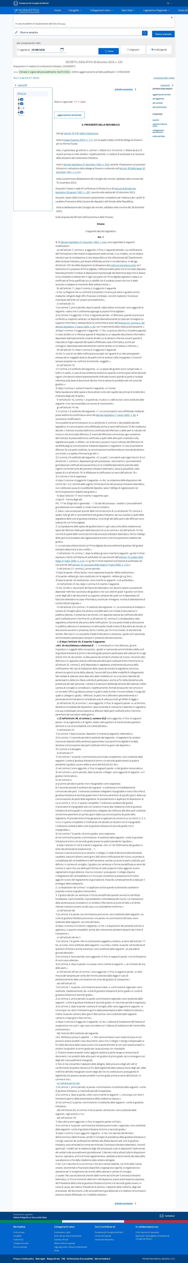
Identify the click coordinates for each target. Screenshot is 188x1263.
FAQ (64, 1258)
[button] (62, 49)
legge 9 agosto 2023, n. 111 (78, 140)
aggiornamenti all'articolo (69, 115)
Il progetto (17, 1235)
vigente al (25, 50)
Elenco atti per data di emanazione (67, 1235)
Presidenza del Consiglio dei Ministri (109, 1232)
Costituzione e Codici (62, 1232)
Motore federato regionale (64, 1243)
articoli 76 (69, 133)
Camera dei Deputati (103, 1235)
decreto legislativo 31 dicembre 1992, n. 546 (86, 164)
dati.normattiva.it (102, 1258)
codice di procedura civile (123, 265)
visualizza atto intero (164, 78)
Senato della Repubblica (104, 1239)
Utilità (56, 1250)
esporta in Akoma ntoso (160, 125)
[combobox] (80, 32)
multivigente (160, 49)
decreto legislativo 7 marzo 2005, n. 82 (116, 415)
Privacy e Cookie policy (23, 1258)
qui (64, 23)
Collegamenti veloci (21, 1243)
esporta (156, 119)
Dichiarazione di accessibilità (80, 1258)
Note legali (41, 1258)
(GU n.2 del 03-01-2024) (26, 78)
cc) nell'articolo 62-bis (68, 1083)
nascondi (22, 85)
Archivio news (18, 1232)
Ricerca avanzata (163, 34)
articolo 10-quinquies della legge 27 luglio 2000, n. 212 (100, 565)
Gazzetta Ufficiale (61, 1239)
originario (134, 49)
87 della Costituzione (87, 133)
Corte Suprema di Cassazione (147, 1232)
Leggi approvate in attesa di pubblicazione (70, 1246)
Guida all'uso (18, 1239)
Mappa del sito (53, 1258)
